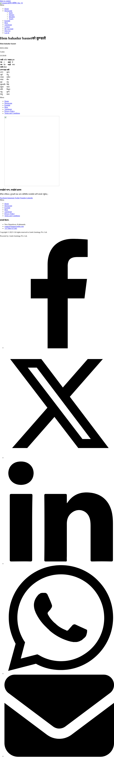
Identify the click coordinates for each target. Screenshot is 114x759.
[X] (59, 458)
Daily (11, 13)
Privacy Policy (9, 111)
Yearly (11, 19)
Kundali (7, 21)
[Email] (59, 756)
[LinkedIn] (59, 564)
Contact (7, 27)
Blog (6, 23)
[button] (57, 5)
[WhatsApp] (59, 674)
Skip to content (5, 1)
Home (6, 9)
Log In (6, 33)
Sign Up (7, 31)
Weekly (11, 15)
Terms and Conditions (12, 113)
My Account (8, 29)
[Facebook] (59, 348)
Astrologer (8, 25)
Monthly (12, 17)
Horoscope (8, 11)
